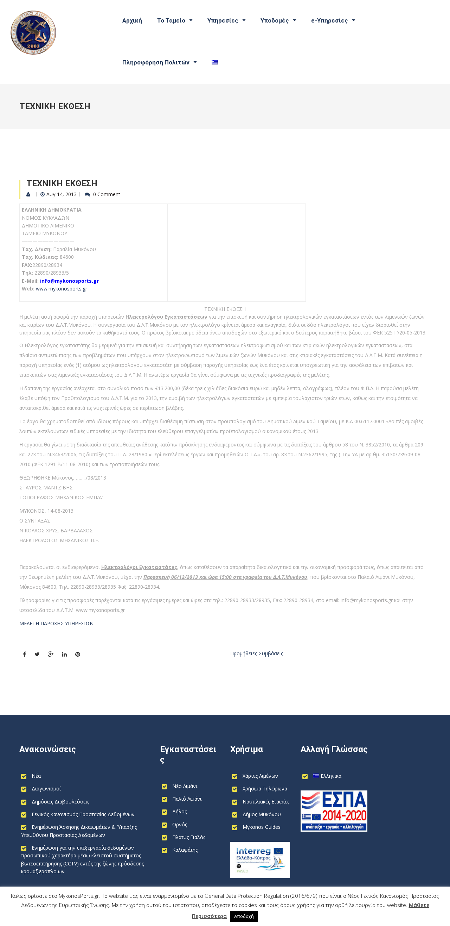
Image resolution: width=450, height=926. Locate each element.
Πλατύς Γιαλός (188, 837)
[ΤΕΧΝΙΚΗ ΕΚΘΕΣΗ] (24, 654)
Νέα (36, 775)
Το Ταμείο (171, 20)
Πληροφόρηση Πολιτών (155, 62)
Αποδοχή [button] (244, 916)
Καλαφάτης (185, 849)
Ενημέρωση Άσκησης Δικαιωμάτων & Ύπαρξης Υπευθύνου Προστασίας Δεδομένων (79, 831)
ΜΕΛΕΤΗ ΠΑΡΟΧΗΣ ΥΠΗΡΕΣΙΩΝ (56, 623)
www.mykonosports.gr (61, 288)
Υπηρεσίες (222, 20)
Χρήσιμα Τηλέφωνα (265, 788)
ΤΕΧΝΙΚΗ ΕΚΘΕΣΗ (61, 183)
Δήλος (179, 811)
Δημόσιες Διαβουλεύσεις (60, 801)
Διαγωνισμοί (46, 788)
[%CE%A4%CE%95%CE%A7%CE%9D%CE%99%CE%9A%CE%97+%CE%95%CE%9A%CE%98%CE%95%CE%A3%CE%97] (37, 654)
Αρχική (132, 20)
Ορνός (179, 824)
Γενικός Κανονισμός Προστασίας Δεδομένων (83, 814)
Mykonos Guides (262, 827)
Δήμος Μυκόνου (262, 814)
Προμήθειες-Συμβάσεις (256, 653)
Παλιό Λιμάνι (186, 798)
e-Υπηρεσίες (329, 20)
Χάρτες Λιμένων (260, 775)
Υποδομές (275, 20)
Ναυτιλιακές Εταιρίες (266, 801)
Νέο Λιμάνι (184, 786)
